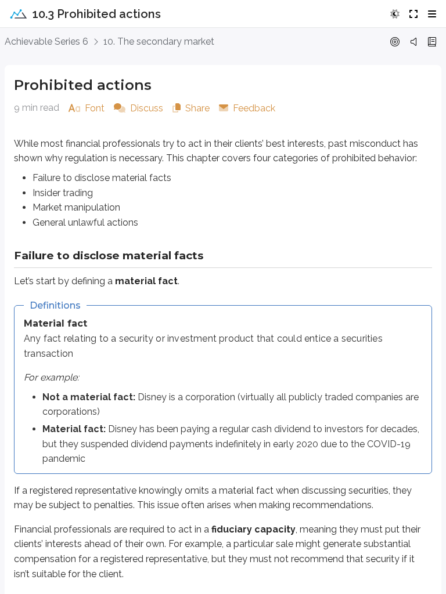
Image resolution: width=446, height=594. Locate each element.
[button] (395, 14)
